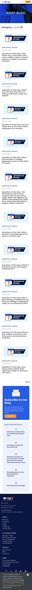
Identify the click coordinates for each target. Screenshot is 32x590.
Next (27, 382)
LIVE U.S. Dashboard (8, 539)
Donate (4, 525)
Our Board (5, 521)
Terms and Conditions (9, 560)
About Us (5, 519)
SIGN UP (10, 416)
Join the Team (6, 529)
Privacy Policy (6, 564)
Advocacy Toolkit (7, 535)
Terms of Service (17, 583)
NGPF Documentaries (9, 537)
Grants (4, 523)
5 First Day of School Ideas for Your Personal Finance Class (16, 433)
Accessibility (6, 566)
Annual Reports (7, 543)
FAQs (4, 551)
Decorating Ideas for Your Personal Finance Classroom (15, 474)
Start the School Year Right (16, 485)
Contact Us (5, 553)
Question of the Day (9, 47)
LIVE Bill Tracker (7, 541)
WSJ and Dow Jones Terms (10, 562)
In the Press (6, 527)
